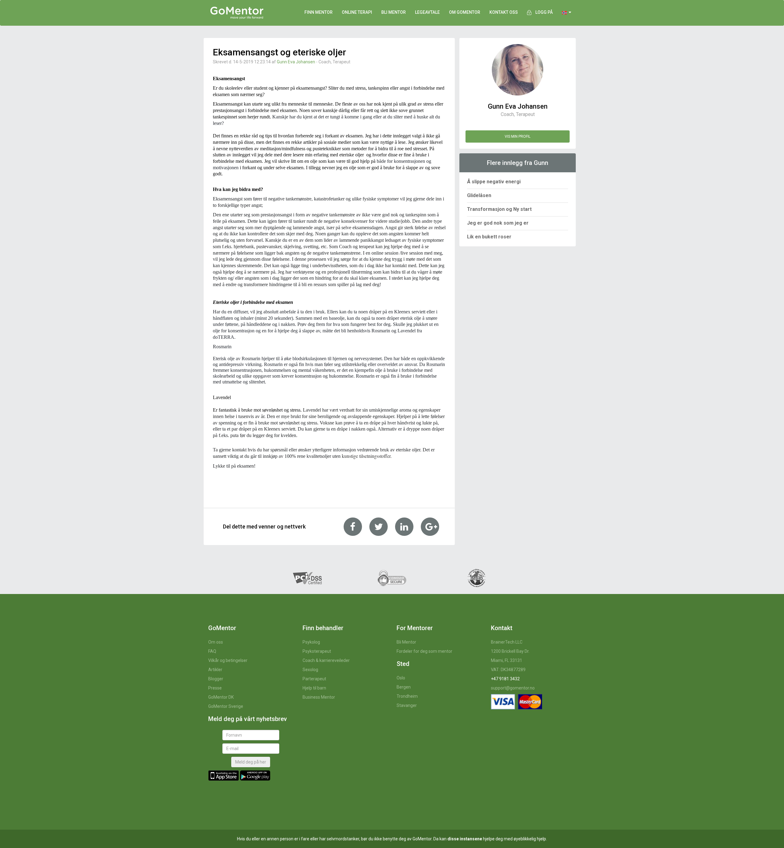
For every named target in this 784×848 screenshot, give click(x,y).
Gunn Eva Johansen (296, 61)
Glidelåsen (479, 195)
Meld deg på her (250, 762)
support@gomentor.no (513, 687)
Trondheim (407, 696)
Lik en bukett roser (489, 237)
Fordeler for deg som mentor (424, 651)
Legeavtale (427, 12)
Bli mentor (393, 12)
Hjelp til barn (314, 687)
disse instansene (464, 838)
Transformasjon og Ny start (499, 209)
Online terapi (357, 12)
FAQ (212, 651)
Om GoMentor (464, 12)
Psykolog (311, 642)
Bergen (404, 687)
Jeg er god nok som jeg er (498, 223)
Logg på (544, 12)
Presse (215, 687)
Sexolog (310, 669)
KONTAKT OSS (503, 12)
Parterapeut (314, 678)
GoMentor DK (221, 697)
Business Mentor (319, 697)
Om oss (215, 642)
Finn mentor (318, 12)
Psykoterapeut (317, 651)
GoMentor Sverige (225, 706)
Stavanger (407, 705)
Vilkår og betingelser (227, 660)
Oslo (401, 677)
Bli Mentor (406, 642)
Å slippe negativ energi (494, 182)
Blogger (215, 678)
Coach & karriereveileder (326, 660)
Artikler (215, 669)
